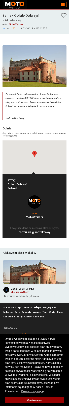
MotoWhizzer (16, 24)
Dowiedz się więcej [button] (32, 391)
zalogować (11, 136)
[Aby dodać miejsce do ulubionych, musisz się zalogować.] (63, 16)
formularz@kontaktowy (34, 232)
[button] (34, 154)
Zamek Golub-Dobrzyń (21, 15)
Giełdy (28, 317)
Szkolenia (38, 317)
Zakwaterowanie (31, 312)
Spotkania (9, 317)
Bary (17, 312)
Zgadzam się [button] (34, 400)
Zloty (52, 312)
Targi (20, 317)
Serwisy (27, 307)
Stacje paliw (49, 307)
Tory (45, 312)
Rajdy (60, 312)
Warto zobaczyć (12, 307)
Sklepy (37, 307)
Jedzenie (8, 312)
